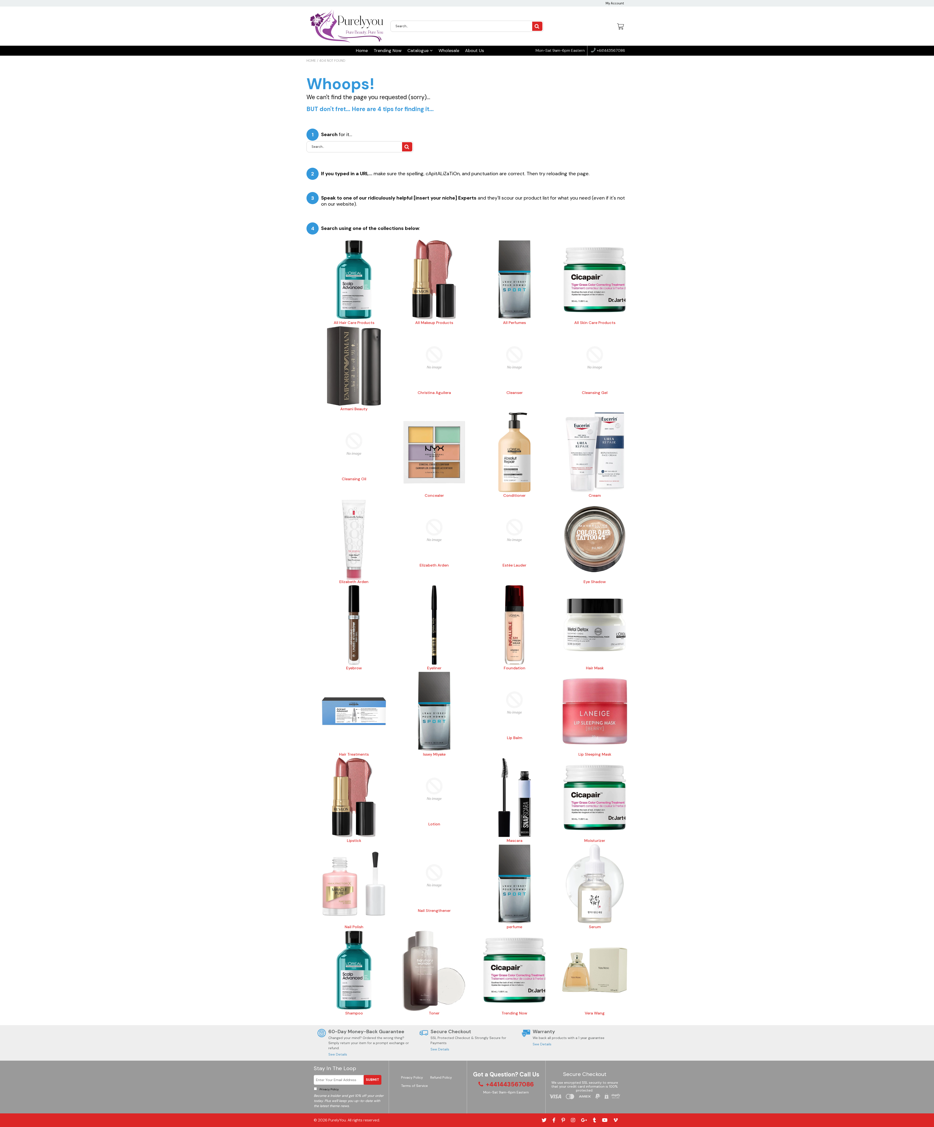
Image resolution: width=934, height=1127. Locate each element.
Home (362, 50)
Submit (372, 1079)
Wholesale (449, 50)
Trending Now (388, 50)
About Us (474, 50)
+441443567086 (610, 50)
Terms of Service (414, 1085)
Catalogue (418, 50)
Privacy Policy (329, 1089)
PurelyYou (337, 1120)
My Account (615, 3)
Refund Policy (441, 1077)
